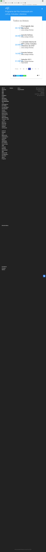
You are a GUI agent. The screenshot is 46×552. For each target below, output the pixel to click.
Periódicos (4, 222)
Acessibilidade (35, 4)
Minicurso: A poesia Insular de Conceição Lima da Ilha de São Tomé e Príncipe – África (13, 290)
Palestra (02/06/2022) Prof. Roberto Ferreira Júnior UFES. (5, 142)
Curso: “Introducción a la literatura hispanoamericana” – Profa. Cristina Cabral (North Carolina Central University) (13, 152)
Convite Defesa (27, 35)
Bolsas (3, 129)
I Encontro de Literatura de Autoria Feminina (13, 191)
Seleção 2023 (4, 290)
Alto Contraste (29, 4)
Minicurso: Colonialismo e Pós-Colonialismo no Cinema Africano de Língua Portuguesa (13, 528)
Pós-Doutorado (4, 219)
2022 (3, 91)
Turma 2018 (20, 97)
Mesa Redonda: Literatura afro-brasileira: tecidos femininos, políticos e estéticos (13, 307)
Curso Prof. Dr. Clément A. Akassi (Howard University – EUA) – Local (5, 117)
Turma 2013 (20, 105)
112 (35, 68)
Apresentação (4, 99)
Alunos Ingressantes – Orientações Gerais (5, 229)
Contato (3, 110)
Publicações (4, 220)
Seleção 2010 (4, 312)
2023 (3, 92)
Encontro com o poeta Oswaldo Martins (12, 492)
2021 (11, 126)
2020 (11, 89)
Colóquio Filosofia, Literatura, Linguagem (13, 296)
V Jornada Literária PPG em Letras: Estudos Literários (13, 467)
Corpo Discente (21, 89)
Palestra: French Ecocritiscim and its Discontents (13, 381)
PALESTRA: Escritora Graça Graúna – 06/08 (13, 209)
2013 (11, 538)
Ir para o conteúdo (3, 2)
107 (20, 68)
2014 (11, 469)
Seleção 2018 (4, 298)
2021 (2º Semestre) (5, 263)
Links (3, 133)
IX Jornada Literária (13, 226)
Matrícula (3, 236)
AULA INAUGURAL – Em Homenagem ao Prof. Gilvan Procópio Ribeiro (5, 104)
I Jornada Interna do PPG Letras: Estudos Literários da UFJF (28, 44)
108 (23, 68)
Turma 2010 (20, 110)
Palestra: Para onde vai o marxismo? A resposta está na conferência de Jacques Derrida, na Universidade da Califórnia (13, 422)
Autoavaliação (5, 108)
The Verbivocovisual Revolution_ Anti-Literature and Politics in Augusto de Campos (13, 215)
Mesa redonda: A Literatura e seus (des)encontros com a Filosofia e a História (13, 431)
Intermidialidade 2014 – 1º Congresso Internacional (13, 513)
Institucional (4, 127)
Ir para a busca (16, 2)
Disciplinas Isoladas (5, 244)
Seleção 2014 (4, 306)
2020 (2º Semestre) (5, 265)
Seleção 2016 (4, 301)
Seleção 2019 (4, 296)
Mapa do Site (24, 4)
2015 (11, 409)
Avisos (19, 88)
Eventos (11, 88)
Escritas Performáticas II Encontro (12, 184)
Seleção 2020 (4, 271)
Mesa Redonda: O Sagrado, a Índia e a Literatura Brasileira (13, 455)
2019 (11, 127)
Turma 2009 (20, 111)
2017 (11, 282)
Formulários (4, 266)
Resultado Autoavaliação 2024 (5, 150)
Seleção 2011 (26, 59)
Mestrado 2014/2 (5, 304)
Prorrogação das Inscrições (27, 27)
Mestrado (3, 173)
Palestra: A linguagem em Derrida (12, 370)
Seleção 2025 (4, 152)
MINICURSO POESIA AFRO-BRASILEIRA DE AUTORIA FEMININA (13, 204)
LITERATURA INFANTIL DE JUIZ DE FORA (13, 199)
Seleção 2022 (4, 287)
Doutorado (4, 171)
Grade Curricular (5, 187)
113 (38, 68)
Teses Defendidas (5, 185)
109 (26, 68)
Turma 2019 (20, 124)
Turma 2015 (20, 102)
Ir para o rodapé (23, 2)
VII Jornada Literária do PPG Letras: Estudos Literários (13, 357)
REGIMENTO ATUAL (5, 201)
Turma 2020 (20, 94)
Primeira (16, 68)
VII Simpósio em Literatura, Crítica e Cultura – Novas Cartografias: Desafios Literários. (13, 543)
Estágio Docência (5, 174)
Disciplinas (4, 160)
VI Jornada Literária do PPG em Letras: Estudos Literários (13, 406)
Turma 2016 (20, 100)
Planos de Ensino (5, 241)
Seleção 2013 (4, 307)
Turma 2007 (20, 143)
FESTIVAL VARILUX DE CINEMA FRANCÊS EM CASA (13, 123)
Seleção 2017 (4, 299)
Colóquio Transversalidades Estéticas (13, 392)
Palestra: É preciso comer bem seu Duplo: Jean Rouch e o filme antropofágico (13, 439)
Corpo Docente (4, 163)
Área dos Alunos (5, 225)
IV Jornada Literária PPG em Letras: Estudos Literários (13, 535)
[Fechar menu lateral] (42, 8)
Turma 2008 (20, 113)
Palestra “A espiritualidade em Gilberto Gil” (13, 244)
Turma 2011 (20, 108)
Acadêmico (4, 95)
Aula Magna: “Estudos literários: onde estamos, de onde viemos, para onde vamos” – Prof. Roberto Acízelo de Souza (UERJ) (13, 140)
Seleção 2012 (4, 309)
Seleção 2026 (4, 293)
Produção (4, 147)
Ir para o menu (10, 2)
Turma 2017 (20, 99)
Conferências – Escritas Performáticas (12, 255)
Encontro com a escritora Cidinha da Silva (13, 179)
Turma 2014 (20, 103)
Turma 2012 (20, 135)
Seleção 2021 (4, 285)
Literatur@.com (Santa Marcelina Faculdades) (13, 112)
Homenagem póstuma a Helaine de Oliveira (13, 301)
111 (32, 68)
